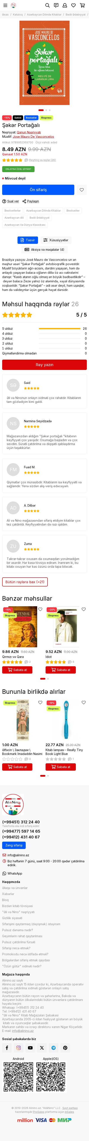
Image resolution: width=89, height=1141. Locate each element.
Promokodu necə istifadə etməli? (25, 954)
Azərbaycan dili (14, 217)
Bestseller (73, 210)
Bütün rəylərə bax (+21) (24, 582)
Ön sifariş (38, 189)
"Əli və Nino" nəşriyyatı (18, 912)
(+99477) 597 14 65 (21, 831)
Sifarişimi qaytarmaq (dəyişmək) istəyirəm (31, 924)
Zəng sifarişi (13, 845)
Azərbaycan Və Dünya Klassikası (25, 224)
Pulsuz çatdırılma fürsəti (18, 942)
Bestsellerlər (13, 210)
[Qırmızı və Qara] (22, 626)
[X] (42, 1048)
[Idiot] (66, 626)
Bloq (5, 900)
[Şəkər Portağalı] (44, 63)
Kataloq (18, 14)
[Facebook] (7, 1048)
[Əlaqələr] (56, 5)
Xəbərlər (8, 894)
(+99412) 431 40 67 (21, 837)
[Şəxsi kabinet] (64, 5)
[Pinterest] (65, 1048)
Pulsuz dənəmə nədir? (17, 930)
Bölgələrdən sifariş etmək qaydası (26, 960)
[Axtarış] (47, 5)
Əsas (5, 14)
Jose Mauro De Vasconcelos (33, 136)
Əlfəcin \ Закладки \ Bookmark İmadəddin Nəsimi (22, 752)
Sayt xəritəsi (70, 1108)
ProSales (38, 1111)
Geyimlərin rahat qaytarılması (22, 936)
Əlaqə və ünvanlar (15, 888)
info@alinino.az (18, 855)
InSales (69, 1111)
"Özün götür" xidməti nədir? (21, 966)
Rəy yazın (44, 364)
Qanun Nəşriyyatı (29, 132)
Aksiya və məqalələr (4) (47, 249)
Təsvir (30, 240)
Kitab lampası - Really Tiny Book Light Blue (64, 752)
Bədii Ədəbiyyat (76, 14)
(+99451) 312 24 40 (21, 822)
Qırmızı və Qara (13, 657)
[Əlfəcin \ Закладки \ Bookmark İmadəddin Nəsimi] (22, 720)
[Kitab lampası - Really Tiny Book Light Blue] (66, 720)
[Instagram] (18, 1048)
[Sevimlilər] (81, 190)
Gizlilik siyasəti (12, 918)
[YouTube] (30, 1048)
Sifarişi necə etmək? (16, 948)
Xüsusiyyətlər (58, 240)
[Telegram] (53, 1048)
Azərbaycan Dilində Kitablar (44, 14)
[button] (41, 110)
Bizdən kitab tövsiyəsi (17, 906)
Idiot (49, 657)
